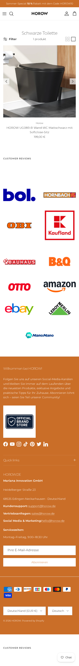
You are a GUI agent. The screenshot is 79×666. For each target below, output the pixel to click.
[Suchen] (13, 13)
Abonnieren (39, 562)
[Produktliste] (73, 39)
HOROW (16, 620)
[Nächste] (73, 81)
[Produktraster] (67, 39)
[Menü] (4, 13)
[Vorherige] (6, 81)
